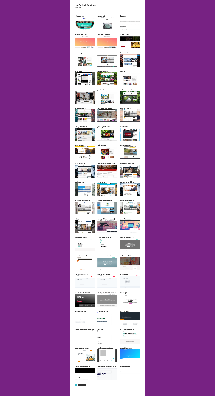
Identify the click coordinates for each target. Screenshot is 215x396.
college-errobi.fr (125, 256)
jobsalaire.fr (124, 274)
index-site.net (79, 145)
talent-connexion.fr (104, 237)
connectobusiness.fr (127, 237)
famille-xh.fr (101, 90)
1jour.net (123, 71)
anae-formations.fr (126, 219)
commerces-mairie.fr (104, 256)
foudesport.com (80, 182)
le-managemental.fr (127, 200)
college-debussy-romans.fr (106, 219)
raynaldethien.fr (80, 311)
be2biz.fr (78, 219)
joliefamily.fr (101, 145)
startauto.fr (101, 16)
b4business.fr (79, 16)
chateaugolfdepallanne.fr (106, 164)
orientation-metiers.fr (82, 237)
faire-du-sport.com (81, 53)
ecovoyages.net (125, 145)
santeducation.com (103, 53)
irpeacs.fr (123, 16)
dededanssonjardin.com (128, 90)
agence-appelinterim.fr (82, 293)
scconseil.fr (78, 71)
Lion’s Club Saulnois (85, 4)
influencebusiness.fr (127, 330)
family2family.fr (80, 108)
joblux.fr (100, 330)
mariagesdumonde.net (104, 108)
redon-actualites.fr (81, 34)
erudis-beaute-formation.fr (106, 367)
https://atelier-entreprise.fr (84, 330)
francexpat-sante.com (104, 200)
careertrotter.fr (80, 90)
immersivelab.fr (125, 53)
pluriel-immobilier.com (82, 200)
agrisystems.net (102, 71)
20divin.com (124, 34)
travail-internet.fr (126, 348)
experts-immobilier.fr (127, 182)
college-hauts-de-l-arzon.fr (106, 293)
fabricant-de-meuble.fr (105, 348)
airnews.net (124, 127)
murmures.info (125, 367)
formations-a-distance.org (83, 256)
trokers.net (101, 182)
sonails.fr (123, 293)
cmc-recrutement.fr (81, 274)
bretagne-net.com (81, 127)
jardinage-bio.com (103, 127)
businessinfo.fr (80, 164)
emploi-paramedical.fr (82, 367)
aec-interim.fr (125, 311)
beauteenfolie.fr (125, 108)
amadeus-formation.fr (82, 348)
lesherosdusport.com (127, 164)
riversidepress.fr (102, 311)
